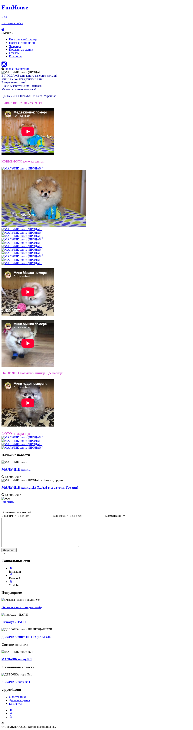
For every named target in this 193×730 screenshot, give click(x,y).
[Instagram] (4, 65)
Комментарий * (115, 515)
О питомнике (17, 696)
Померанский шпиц (22, 42)
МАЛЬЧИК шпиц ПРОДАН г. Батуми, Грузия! (40, 487)
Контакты (15, 56)
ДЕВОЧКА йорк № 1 (16, 681)
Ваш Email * (60, 515)
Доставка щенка (19, 700)
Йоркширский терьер (23, 39)
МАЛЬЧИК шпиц (16, 469)
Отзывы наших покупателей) (22, 607)
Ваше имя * (9, 515)
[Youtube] (11, 581)
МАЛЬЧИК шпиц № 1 (17, 659)
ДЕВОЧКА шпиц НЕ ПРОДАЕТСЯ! (26, 636)
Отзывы (14, 53)
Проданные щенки (21, 49)
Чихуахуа (15, 46)
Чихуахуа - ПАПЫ (14, 622)
